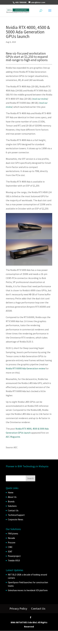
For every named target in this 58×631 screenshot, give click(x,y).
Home (10, 492)
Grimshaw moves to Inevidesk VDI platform (28, 590)
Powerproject (14, 556)
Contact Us (13, 510)
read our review (39, 98)
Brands (11, 501)
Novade (11, 538)
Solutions (12, 506)
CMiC (10, 547)
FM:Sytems (13, 533)
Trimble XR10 (14, 560)
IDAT (10, 551)
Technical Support (16, 515)
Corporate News (15, 519)
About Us (12, 497)
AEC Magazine (13, 436)
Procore (11, 542)
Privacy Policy (18, 608)
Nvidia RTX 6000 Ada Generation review (25, 368)
